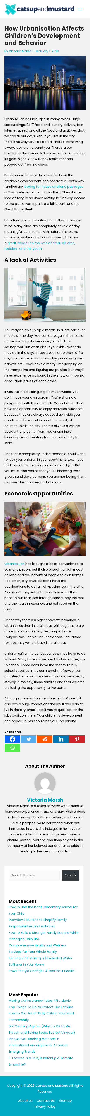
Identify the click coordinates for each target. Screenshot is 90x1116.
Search (70, 875)
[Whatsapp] (12, 748)
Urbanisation (14, 564)
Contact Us (46, 1101)
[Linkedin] (61, 739)
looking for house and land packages (53, 186)
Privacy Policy (45, 1106)
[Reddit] (44, 739)
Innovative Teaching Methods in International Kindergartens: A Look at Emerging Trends (38, 1045)
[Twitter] (28, 739)
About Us (25, 1101)
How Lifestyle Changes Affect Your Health (41, 971)
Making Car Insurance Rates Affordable (40, 1000)
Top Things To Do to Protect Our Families (41, 1007)
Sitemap (65, 1101)
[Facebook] (12, 739)
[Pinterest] (77, 739)
